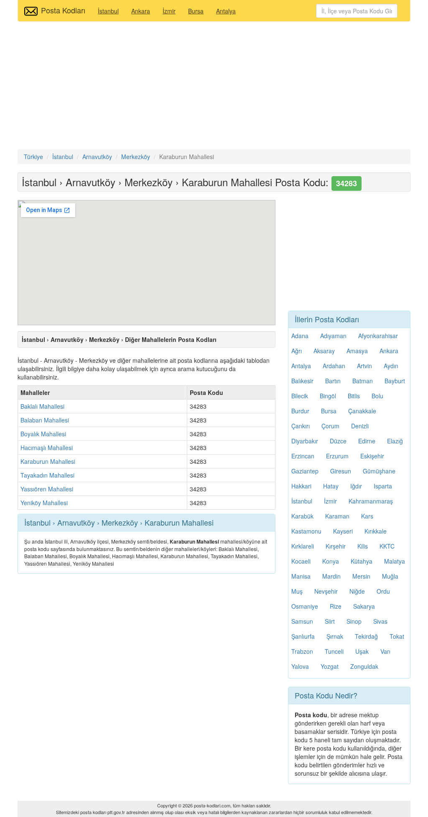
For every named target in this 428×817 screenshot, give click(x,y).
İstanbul (108, 11)
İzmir (169, 11)
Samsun (302, 621)
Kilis (362, 546)
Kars (367, 516)
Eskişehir (372, 456)
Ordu (383, 591)
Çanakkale (362, 411)
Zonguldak (364, 666)
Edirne (366, 441)
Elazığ (395, 441)
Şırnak (334, 636)
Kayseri (343, 531)
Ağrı (296, 351)
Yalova (300, 666)
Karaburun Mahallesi (47, 461)
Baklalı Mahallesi (42, 406)
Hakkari (301, 486)
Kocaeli (301, 561)
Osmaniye (304, 606)
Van (385, 651)
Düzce (338, 441)
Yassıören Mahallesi (46, 489)
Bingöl (328, 396)
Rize (335, 606)
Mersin (361, 576)
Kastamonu (306, 531)
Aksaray (324, 351)
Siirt (330, 621)
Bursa (196, 11)
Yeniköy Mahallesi (44, 502)
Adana (299, 335)
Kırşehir (336, 546)
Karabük (302, 516)
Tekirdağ (366, 636)
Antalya (226, 11)
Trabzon (302, 651)
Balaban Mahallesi (44, 420)
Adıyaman (333, 335)
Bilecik (299, 396)
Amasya (357, 351)
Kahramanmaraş (371, 501)
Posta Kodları (63, 10)
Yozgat (330, 666)
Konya (330, 561)
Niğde (357, 591)
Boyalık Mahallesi (43, 434)
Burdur (300, 411)
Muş (297, 591)
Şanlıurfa (303, 636)
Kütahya (361, 561)
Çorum (330, 426)
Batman (362, 381)
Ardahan (334, 366)
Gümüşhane (379, 471)
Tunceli (334, 651)
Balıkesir (302, 381)
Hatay (331, 486)
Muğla (390, 576)
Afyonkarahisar (378, 335)
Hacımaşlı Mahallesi (46, 447)
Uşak (362, 651)
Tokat (397, 636)
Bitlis (354, 396)
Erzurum (337, 456)
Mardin (331, 576)
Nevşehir (326, 591)
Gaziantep (304, 471)
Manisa (301, 576)
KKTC (387, 546)
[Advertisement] (214, 86)
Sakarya (364, 606)
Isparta (383, 486)
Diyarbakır (304, 441)
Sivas (380, 621)
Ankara (140, 11)
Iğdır (356, 486)
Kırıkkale (375, 531)
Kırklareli (302, 546)
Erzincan (302, 456)
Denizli (360, 426)
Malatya (394, 561)
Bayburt (395, 381)
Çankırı (300, 426)
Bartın (333, 381)
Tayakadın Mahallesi (47, 475)
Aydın (391, 366)
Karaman (337, 516)
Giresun (340, 471)
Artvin (364, 366)
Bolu (377, 396)
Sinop (354, 621)
